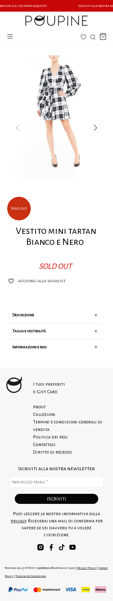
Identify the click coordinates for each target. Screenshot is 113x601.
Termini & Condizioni (30, 576)
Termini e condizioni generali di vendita (67, 425)
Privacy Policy (87, 568)
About (39, 406)
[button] (95, 128)
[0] (103, 37)
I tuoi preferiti (49, 384)
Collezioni (44, 414)
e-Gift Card (45, 391)
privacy (18, 520)
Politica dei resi (50, 436)
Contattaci (44, 444)
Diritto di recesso (52, 452)
